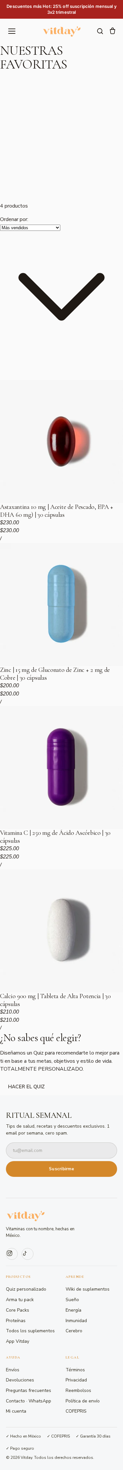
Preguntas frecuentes (28, 1390)
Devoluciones (20, 1380)
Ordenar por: (14, 219)
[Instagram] (12, 1254)
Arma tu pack (20, 1300)
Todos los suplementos (30, 1331)
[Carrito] (112, 31)
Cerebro (74, 1331)
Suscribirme (61, 1169)
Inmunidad (76, 1321)
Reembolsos (78, 1390)
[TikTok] (27, 1254)
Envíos (12, 1370)
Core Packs (17, 1310)
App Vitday (17, 1341)
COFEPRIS (76, 1411)
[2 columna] (23, 362)
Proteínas (16, 1321)
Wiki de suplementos (88, 1289)
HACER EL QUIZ (26, 1086)
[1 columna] (8, 362)
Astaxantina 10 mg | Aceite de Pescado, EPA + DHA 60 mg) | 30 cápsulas (56, 511)
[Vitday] (61, 31)
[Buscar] (100, 31)
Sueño (72, 1300)
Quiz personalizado (26, 1289)
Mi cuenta (16, 1411)
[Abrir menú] (11, 31)
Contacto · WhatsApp (28, 1401)
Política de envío (83, 1401)
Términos (75, 1370)
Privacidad (76, 1380)
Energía (73, 1310)
